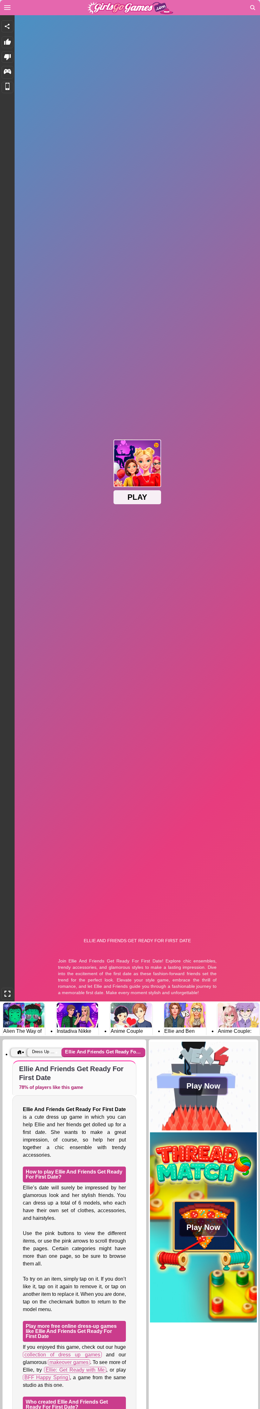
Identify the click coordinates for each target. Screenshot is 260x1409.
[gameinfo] (7, 72)
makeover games (68, 1362)
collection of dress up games (62, 1354)
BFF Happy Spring (46, 1377)
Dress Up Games (44, 1052)
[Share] (7, 26)
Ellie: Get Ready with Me (75, 1370)
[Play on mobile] (7, 87)
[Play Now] (203, 1128)
